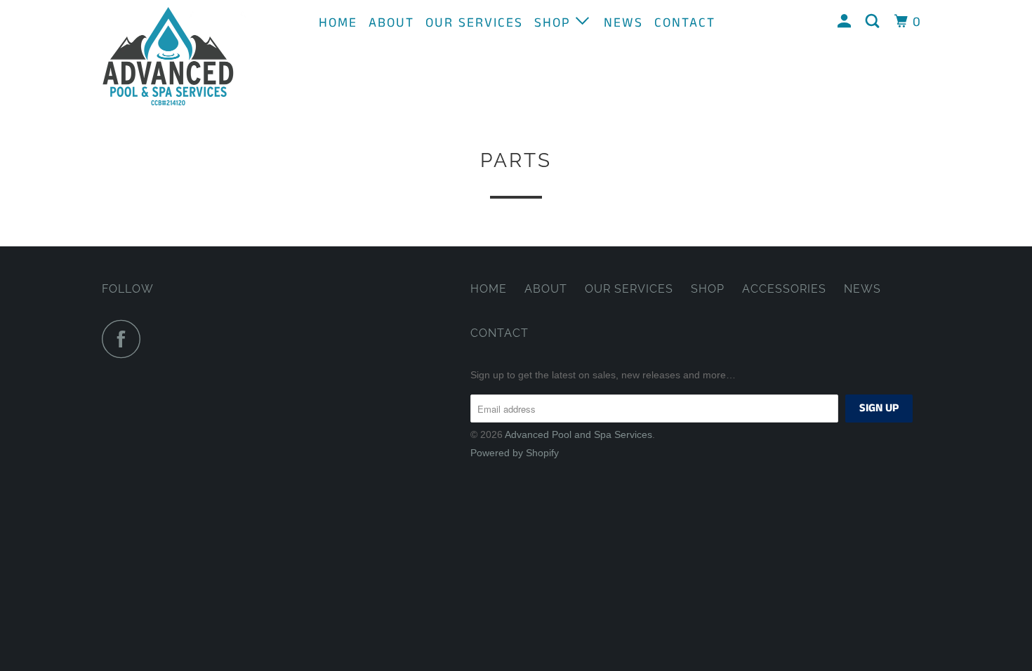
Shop (555, 22)
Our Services (474, 22)
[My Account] (846, 21)
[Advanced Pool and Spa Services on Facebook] (125, 338)
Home (338, 22)
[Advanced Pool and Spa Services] (174, 57)
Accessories (784, 288)
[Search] (874, 21)
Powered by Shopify (514, 452)
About (391, 22)
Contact (684, 22)
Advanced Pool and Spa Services (578, 434)
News (623, 22)
